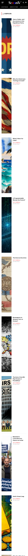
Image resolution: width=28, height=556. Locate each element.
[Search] (23, 2)
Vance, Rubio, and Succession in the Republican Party (18, 21)
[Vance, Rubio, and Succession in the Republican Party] (7, 46)
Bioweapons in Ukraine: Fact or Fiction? (18, 319)
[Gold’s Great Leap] (7, 523)
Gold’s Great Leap (18, 496)
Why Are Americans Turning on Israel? (19, 80)
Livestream (4, 7)
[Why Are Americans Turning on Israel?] (7, 106)
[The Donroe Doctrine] (7, 284)
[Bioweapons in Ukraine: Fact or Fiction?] (7, 344)
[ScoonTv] (13, 2)
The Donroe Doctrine (19, 258)
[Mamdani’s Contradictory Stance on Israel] (7, 463)
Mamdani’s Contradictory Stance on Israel (18, 438)
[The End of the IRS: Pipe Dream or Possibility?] (7, 404)
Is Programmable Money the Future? (19, 199)
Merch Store (14, 7)
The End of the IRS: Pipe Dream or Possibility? (19, 379)
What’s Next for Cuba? (18, 139)
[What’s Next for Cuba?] (7, 165)
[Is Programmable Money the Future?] (7, 225)
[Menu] (3, 2)
